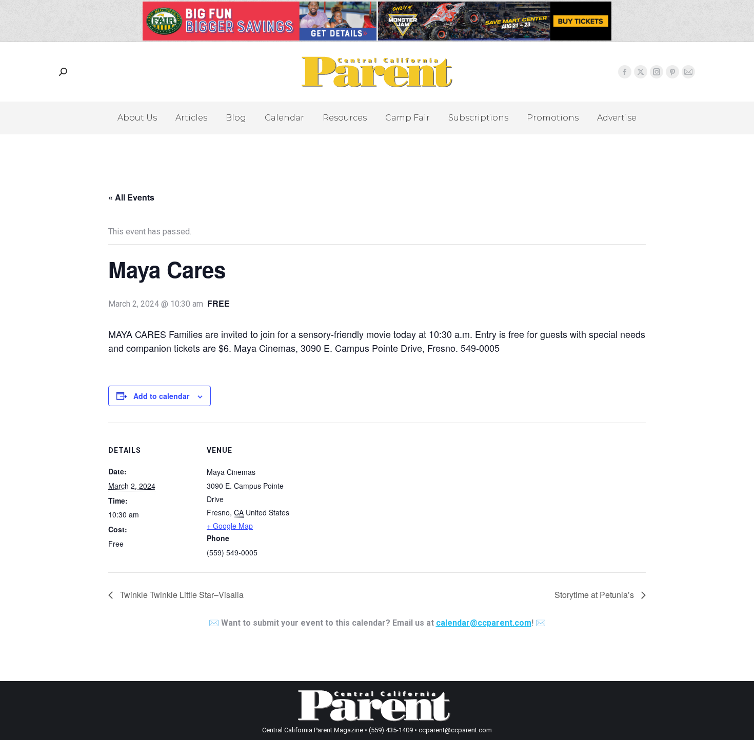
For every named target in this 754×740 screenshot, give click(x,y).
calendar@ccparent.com (483, 623)
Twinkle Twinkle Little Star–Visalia (181, 595)
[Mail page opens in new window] (688, 71)
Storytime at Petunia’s (595, 595)
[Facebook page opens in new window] (624, 71)
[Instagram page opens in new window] (656, 71)
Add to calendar (161, 396)
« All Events (131, 197)
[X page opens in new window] (640, 71)
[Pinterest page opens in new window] (672, 71)
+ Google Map (230, 526)
